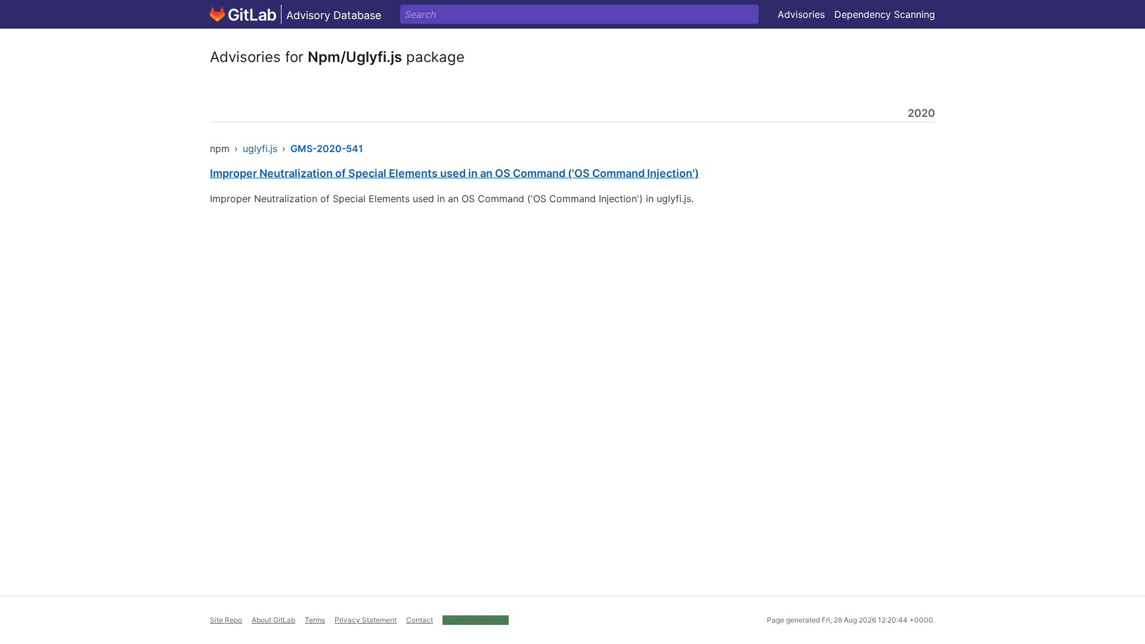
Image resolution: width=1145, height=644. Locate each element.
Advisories (801, 14)
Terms (315, 619)
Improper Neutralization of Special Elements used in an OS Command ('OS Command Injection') (454, 173)
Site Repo (226, 619)
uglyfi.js (260, 148)
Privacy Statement (366, 619)
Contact (419, 619)
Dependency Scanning (884, 14)
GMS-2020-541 (326, 148)
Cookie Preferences (475, 619)
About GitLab (273, 619)
